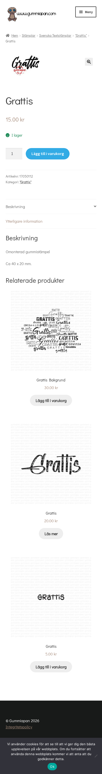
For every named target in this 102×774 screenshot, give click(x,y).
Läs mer (51, 533)
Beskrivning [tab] (15, 206)
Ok (52, 767)
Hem (14, 35)
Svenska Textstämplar (55, 35)
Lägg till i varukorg (47, 153)
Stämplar (28, 35)
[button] (89, 62)
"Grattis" (81, 35)
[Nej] (95, 755)
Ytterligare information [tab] (24, 221)
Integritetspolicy (19, 726)
